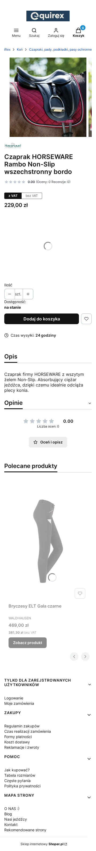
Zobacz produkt (27, 642)
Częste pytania (17, 780)
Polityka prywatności (22, 786)
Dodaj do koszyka (41, 318)
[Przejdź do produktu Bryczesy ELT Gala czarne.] (48, 541)
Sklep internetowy (42, 844)
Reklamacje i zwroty (21, 747)
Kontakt (11, 824)
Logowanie (13, 698)
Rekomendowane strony (25, 830)
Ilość (8, 285)
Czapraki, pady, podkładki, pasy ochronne (60, 49)
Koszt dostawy (17, 742)
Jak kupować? (17, 770)
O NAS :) (11, 808)
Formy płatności (18, 736)
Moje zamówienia (19, 703)
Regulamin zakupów (21, 726)
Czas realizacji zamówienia (27, 731)
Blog (8, 814)
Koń (20, 49)
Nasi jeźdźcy (15, 819)
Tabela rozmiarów (19, 775)
